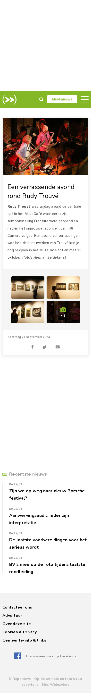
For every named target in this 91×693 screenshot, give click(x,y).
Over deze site (16, 624)
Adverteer (12, 615)
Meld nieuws (62, 99)
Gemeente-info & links (24, 640)
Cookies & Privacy (19, 632)
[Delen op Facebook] (32, 344)
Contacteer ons (17, 607)
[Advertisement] (45, 45)
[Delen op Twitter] (44, 344)
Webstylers (59, 684)
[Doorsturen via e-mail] (58, 344)
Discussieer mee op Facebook (51, 656)
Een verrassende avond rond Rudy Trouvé (41, 191)
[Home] (9, 100)
